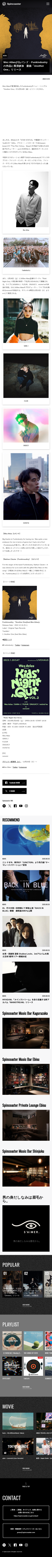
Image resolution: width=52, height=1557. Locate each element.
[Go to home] (11, 3)
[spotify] (4, 807)
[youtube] (21, 807)
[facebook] (15, 807)
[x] (10, 807)
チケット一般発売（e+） (11, 762)
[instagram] (26, 807)
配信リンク (7, 640)
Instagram (25, 645)
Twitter (17, 645)
